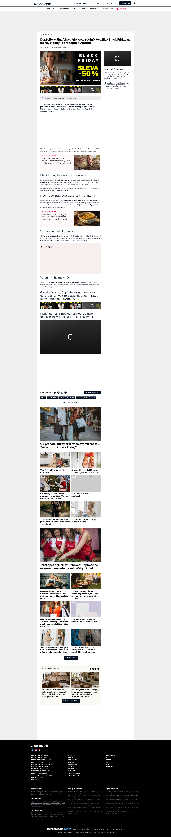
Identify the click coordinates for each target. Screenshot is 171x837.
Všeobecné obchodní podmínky (43, 775)
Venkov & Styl (73, 775)
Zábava (75, 9)
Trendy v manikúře (35, 801)
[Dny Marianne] (121, 9)
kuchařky (70, 397)
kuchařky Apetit (62, 182)
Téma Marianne (74, 773)
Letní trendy (42, 794)
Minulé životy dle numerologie (49, 801)
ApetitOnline (110, 755)
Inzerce (34, 780)
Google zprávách (72, 98)
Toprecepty (109, 766)
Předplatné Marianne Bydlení (42, 757)
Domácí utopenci (57, 818)
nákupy (62, 397)
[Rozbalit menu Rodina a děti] (113, 8)
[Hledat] (135, 3)
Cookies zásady (37, 777)
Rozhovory (94, 9)
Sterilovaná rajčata (36, 816)
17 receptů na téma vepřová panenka (52, 814)
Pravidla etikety (35, 791)
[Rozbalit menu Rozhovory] (99, 8)
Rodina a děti (108, 9)
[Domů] (44, 3)
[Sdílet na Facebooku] (55, 393)
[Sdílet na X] (58, 393)
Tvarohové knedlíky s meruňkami (50, 816)
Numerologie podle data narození (49, 793)
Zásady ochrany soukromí (41, 771)
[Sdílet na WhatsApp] (65, 393)
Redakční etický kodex (39, 768)
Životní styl (65, 9)
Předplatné (125, 3)
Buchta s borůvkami (47, 819)
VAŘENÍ (85, 397)
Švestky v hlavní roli (48, 812)
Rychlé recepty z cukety (59, 819)
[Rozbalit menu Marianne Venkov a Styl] (115, 3)
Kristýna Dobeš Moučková (49, 47)
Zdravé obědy (49, 794)
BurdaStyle (104, 829)
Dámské (93, 829)
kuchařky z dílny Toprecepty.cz (78, 184)
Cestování (37, 793)
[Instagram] (36, 750)
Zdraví (84, 9)
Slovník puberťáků (44, 791)
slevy (79, 397)
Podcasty (72, 771)
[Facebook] (32, 750)
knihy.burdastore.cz (82, 180)
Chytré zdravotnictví (55, 803)
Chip (107, 762)
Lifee (107, 764)
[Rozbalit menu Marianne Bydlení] (88, 3)
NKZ (98, 829)
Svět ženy (109, 760)
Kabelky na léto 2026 (46, 804)
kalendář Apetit (51, 188)
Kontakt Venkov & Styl (40, 766)
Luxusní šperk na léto (37, 806)
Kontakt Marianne (38, 762)
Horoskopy (72, 768)
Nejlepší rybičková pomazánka (44, 818)
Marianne (80, 829)
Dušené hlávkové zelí (36, 812)
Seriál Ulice (46, 803)
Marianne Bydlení (80, 3)
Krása (55, 9)
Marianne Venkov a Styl (105, 3)
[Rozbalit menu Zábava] (78, 8)
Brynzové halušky (36, 819)
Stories (71, 766)
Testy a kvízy (53, 791)
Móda (48, 9)
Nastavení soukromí (39, 773)
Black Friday (52, 397)
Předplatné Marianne (39, 755)
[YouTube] (39, 750)
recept (92, 397)
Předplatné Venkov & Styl (41, 760)
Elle (107, 757)
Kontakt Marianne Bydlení (41, 764)
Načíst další (71, 658)
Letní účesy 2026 (57, 804)
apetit (43, 397)
